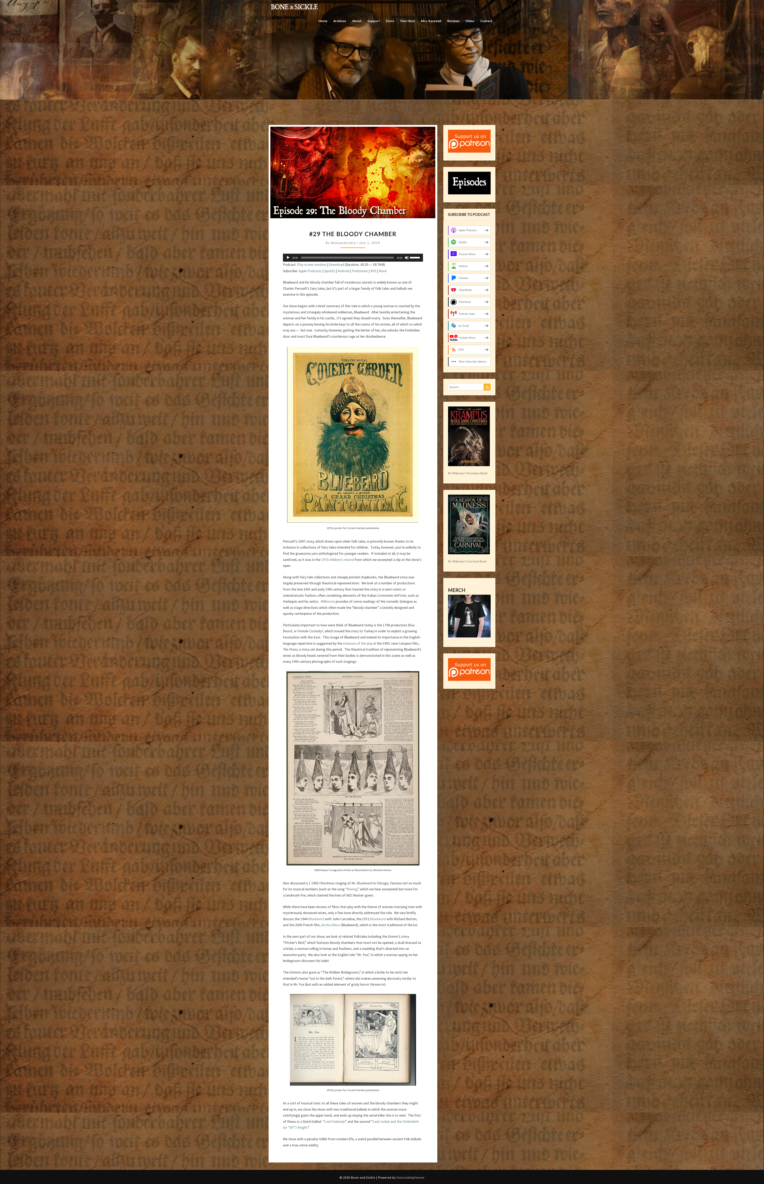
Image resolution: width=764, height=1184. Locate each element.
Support (373, 21)
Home (322, 21)
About (357, 21)
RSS (373, 271)
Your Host (407, 21)
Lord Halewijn (335, 1121)
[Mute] (407, 258)
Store (390, 21)
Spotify (329, 271)
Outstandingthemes (410, 1177)
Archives (339, 21)
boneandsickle (343, 243)
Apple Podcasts (310, 271)
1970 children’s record (337, 559)
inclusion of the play (358, 643)
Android (343, 271)
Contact (486, 21)
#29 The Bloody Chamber (353, 233)
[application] (353, 258)
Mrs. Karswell (431, 21)
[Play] (288, 258)
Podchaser (360, 271)
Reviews (453, 21)
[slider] (415, 257)
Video (470, 21)
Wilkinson (328, 601)
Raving (352, 889)
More (383, 271)
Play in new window (311, 264)
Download (336, 264)
